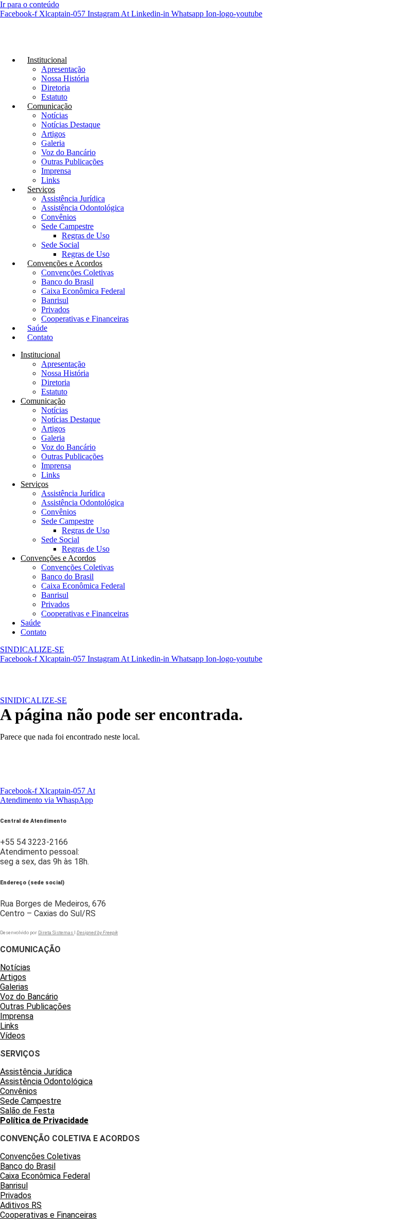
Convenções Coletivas (77, 272)
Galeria (53, 143)
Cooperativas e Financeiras (85, 318)
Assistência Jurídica (73, 198)
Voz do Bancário (68, 152)
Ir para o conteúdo (29, 4)
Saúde (37, 328)
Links (50, 180)
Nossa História (65, 78)
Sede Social (60, 244)
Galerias (14, 987)
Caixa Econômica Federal (83, 291)
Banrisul (54, 300)
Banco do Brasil (67, 281)
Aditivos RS (21, 1205)
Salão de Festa (27, 1111)
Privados (55, 309)
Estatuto (54, 96)
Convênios (58, 217)
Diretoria (55, 87)
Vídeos (12, 1036)
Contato (40, 337)
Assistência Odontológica (82, 207)
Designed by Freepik (97, 932)
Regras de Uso (86, 235)
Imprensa (56, 170)
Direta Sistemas (56, 932)
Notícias (54, 115)
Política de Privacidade (44, 1120)
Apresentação (63, 69)
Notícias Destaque (70, 124)
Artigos (53, 133)
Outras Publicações (72, 161)
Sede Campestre (67, 226)
